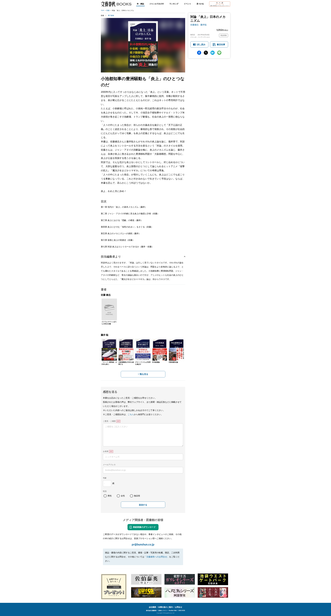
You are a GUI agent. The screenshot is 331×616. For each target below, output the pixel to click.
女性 (123, 496)
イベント (187, 4)
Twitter (206, 53)
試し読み (201, 45)
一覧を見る (143, 374)
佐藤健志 (194, 25)
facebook (199, 53)
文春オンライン (162, 610)
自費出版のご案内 (165, 607)
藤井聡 (203, 25)
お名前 (105, 451)
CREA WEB (181, 610)
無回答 (137, 496)
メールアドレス (109, 465)
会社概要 (152, 607)
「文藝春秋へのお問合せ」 (156, 557)
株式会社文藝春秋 (151, 610)
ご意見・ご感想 (109, 421)
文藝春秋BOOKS (116, 4)
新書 (108, 10)
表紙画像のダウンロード (144, 527)
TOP (102, 10)
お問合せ (178, 607)
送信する (143, 505)
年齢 (105, 478)
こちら (131, 414)
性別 (105, 491)
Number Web (173, 610)
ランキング (173, 4)
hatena (212, 53)
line (219, 53)
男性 (110, 496)
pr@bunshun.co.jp (143, 544)
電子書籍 (111, 15)
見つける (200, 4)
